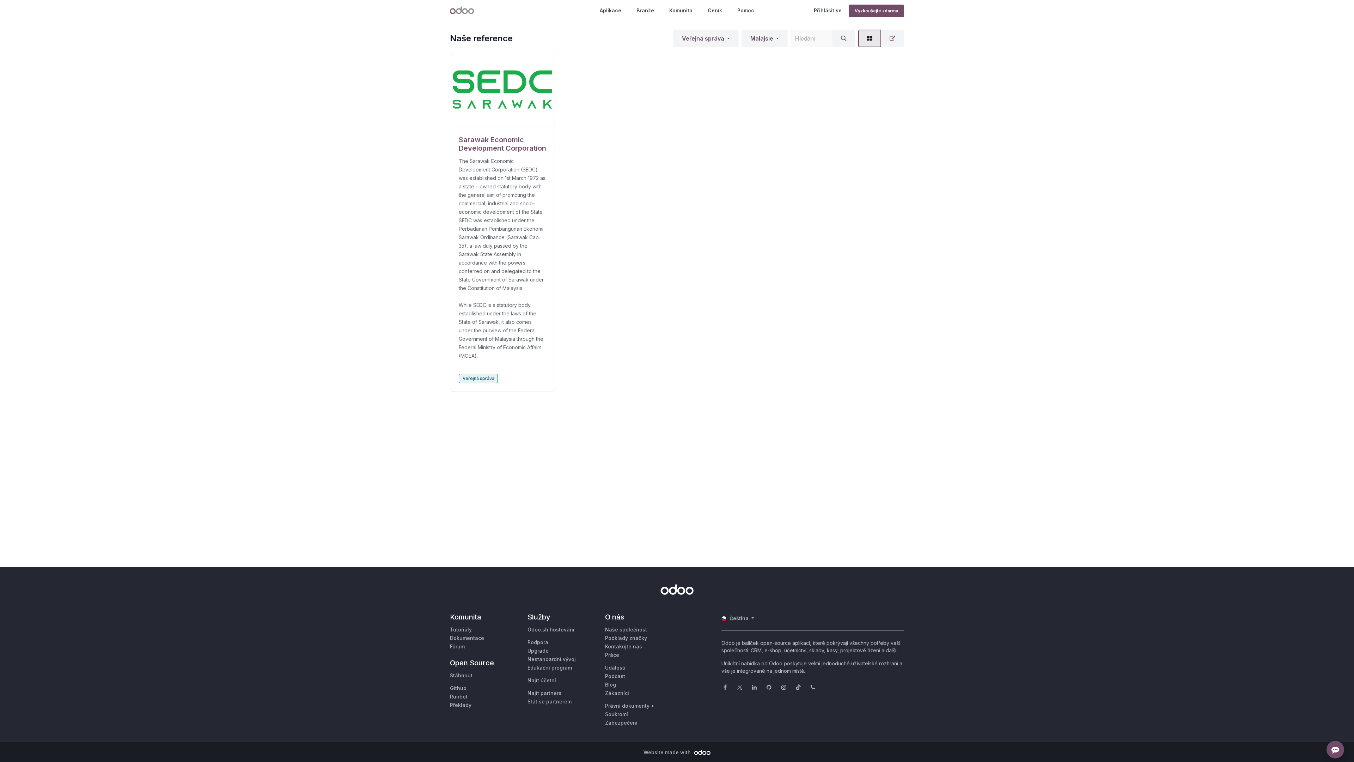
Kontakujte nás (623, 646)
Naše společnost (626, 630)
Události (615, 668)
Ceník (715, 10)
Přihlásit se (828, 10)
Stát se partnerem (549, 701)
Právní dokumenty (627, 706)
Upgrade (538, 651)
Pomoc (745, 10)
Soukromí (616, 714)
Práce (612, 655)
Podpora (537, 642)
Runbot (459, 697)
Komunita (681, 10)
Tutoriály (461, 630)
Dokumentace (467, 638)
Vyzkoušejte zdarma (876, 10)
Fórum (457, 646)
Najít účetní (541, 680)
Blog (610, 685)
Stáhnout (461, 675)
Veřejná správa (703, 38)
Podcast (615, 676)
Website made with (668, 752)
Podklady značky (626, 638)
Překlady (460, 705)
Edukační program (549, 668)
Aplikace (610, 10)
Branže (645, 10)
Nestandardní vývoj (551, 659)
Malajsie (761, 38)
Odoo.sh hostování (550, 630)
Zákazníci (617, 693)
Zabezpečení (621, 723)
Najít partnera (544, 693)
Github (458, 688)
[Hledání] (843, 38)
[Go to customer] (502, 90)
